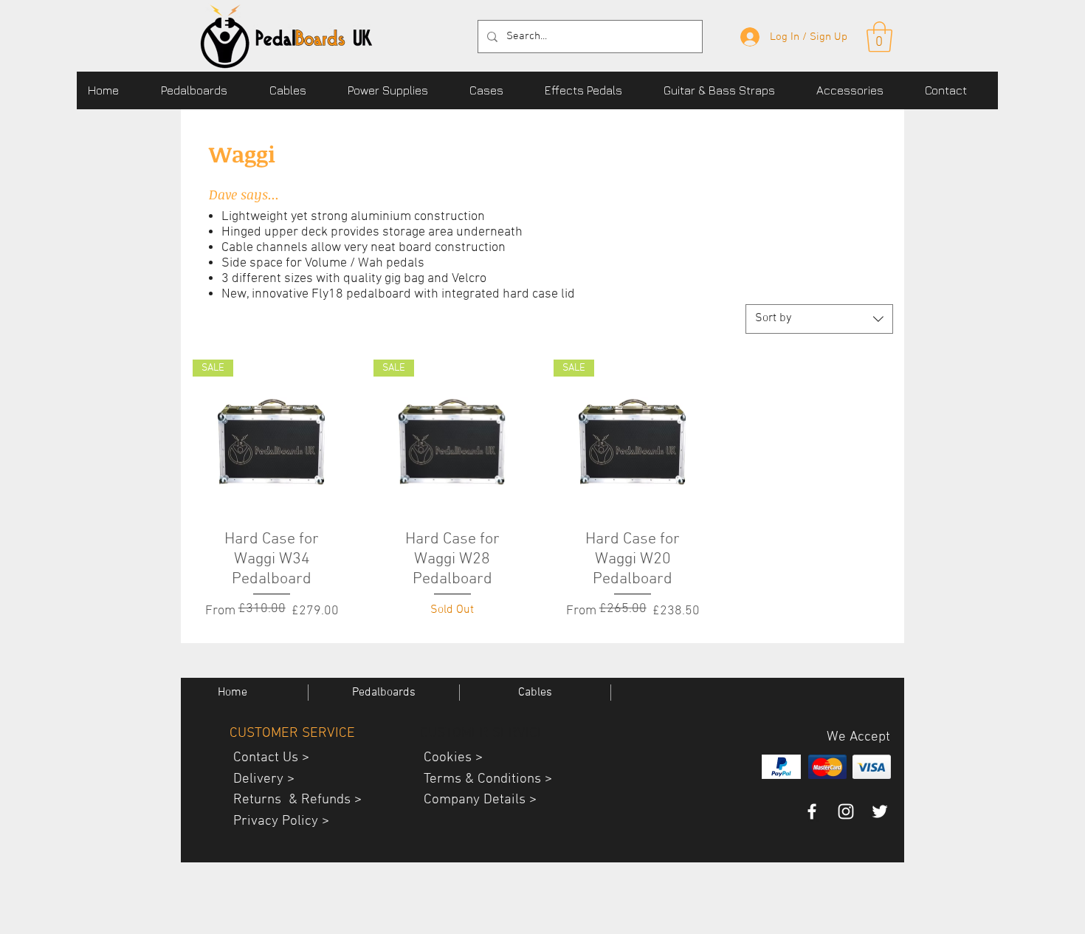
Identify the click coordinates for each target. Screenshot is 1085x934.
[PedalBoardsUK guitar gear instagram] (846, 811)
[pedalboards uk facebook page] (812, 811)
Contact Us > (265, 757)
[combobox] (819, 319)
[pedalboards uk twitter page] (879, 811)
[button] (204, 90)
